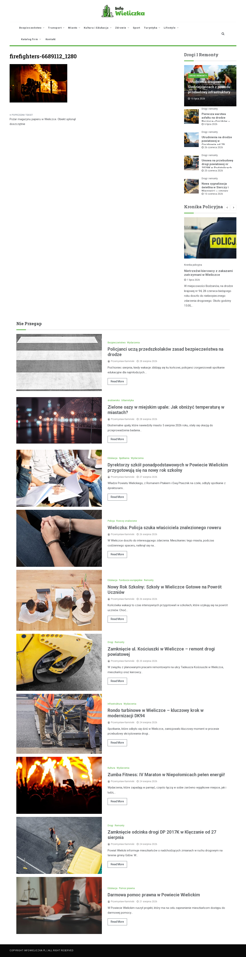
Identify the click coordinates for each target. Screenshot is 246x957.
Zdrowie (120, 27)
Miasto (72, 27)
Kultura (111, 768)
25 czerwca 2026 (213, 170)
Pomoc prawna (127, 888)
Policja (111, 521)
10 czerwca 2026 (213, 194)
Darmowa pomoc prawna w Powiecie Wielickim (154, 894)
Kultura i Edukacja (96, 27)
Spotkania (124, 458)
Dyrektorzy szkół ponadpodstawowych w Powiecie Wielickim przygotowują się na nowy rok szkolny (168, 467)
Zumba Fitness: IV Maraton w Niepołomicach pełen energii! (166, 774)
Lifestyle (169, 27)
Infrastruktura (115, 703)
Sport (136, 27)
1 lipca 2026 (193, 280)
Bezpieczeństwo (30, 27)
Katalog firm (29, 39)
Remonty (149, 580)
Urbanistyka (127, 400)
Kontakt (51, 39)
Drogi (110, 642)
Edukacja (112, 458)
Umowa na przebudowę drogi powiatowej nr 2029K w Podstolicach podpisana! (217, 166)
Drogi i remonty (198, 76)
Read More (117, 381)
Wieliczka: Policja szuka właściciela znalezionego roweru (164, 527)
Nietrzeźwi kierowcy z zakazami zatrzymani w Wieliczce (208, 273)
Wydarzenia (133, 342)
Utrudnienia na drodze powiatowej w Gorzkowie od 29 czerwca (217, 143)
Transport (55, 27)
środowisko (114, 400)
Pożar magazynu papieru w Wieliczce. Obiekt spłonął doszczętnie (43, 121)
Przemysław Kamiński (122, 361)
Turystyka (150, 27)
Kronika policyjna (193, 265)
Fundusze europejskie (130, 580)
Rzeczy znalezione (126, 521)
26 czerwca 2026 (213, 147)
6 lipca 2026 (210, 124)
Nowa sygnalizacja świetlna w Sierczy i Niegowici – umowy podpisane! (215, 189)
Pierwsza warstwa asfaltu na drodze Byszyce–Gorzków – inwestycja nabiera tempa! (216, 121)
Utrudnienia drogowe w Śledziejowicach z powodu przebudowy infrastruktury (209, 87)
